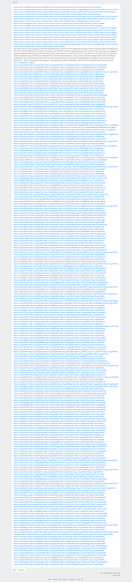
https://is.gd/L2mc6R (52, 407)
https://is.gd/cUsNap (37, 361)
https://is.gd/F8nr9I (21, 234)
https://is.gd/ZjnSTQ (21, 97)
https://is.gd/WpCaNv (37, 349)
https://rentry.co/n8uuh (22, 12)
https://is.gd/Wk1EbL (100, 194)
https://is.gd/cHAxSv (97, 97)
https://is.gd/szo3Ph (80, 416)
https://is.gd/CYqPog (36, 317)
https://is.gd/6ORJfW (21, 530)
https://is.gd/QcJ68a (52, 322)
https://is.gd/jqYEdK (98, 104)
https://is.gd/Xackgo (82, 426)
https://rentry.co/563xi (22, 39)
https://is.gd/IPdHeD (37, 546)
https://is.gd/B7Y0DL (36, 227)
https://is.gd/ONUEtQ (83, 451)
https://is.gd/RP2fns (52, 328)
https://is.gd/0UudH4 (37, 296)
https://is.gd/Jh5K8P (52, 340)
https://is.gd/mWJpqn (98, 201)
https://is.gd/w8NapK (67, 271)
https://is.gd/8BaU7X (65, 389)
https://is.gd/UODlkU (82, 310)
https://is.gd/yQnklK (53, 370)
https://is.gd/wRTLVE (94, 460)
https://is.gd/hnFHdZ (21, 250)
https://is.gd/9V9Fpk (35, 106)
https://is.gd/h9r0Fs (111, 72)
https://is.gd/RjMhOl (51, 560)
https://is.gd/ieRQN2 (96, 550)
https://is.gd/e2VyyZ (36, 451)
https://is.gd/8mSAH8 (81, 259)
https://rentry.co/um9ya (39, 44)
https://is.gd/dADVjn (83, 65)
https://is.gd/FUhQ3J (65, 79)
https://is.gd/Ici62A (80, 294)
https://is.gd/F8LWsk (97, 259)
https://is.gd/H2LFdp (21, 282)
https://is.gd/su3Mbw (52, 405)
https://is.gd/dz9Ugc (65, 324)
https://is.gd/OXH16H (83, 178)
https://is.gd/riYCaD (66, 305)
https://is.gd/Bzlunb (66, 150)
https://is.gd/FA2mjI (21, 141)
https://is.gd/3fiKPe (36, 146)
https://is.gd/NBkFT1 (80, 356)
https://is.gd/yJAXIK (100, 393)
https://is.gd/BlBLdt (96, 106)
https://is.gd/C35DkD (82, 398)
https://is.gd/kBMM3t (21, 340)
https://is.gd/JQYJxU (51, 275)
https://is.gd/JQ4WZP (81, 125)
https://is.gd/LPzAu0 (67, 382)
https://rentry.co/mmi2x (41, 23)
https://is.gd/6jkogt (95, 141)
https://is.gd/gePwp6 (98, 234)
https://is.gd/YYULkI (65, 437)
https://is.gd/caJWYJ (36, 474)
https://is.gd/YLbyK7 (52, 317)
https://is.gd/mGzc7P (68, 516)
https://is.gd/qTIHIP (21, 220)
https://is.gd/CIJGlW (67, 349)
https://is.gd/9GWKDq (98, 278)
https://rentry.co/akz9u (22, 42)
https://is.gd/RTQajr (51, 180)
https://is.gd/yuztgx (51, 507)
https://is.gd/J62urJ (96, 134)
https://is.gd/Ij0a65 (20, 266)
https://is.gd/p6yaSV (35, 76)
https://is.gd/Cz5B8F (36, 248)
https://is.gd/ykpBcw (53, 363)
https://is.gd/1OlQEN (97, 426)
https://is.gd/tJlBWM (36, 342)
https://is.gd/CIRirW (96, 356)
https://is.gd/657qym (82, 365)
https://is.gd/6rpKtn (66, 243)
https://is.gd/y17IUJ (21, 500)
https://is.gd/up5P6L (21, 502)
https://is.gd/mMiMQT (22, 201)
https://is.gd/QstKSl (51, 398)
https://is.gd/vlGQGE (21, 236)
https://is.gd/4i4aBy (36, 467)
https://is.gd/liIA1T (52, 123)
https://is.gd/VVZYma (21, 254)
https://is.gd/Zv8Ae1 (80, 266)
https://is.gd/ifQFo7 (51, 375)
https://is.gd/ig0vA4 (52, 137)
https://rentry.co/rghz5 (90, 33)
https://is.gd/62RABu (98, 102)
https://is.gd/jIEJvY (36, 305)
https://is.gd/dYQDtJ (21, 194)
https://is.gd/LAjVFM (66, 180)
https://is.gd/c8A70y (21, 229)
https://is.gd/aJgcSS (21, 396)
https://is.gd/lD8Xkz (51, 278)
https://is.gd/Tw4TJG (95, 564)
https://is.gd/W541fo (98, 359)
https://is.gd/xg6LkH (82, 449)
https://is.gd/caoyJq (65, 81)
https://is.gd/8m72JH (98, 407)
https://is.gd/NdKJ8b (50, 525)
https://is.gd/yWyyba (99, 160)
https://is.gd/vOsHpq (36, 442)
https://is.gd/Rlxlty (20, 90)
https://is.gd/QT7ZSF (68, 176)
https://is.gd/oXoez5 (83, 273)
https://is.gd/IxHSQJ (21, 557)
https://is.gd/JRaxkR (35, 416)
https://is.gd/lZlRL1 (80, 146)
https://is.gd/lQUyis (98, 518)
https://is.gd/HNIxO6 (82, 169)
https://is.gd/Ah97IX (81, 433)
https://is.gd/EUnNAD (52, 169)
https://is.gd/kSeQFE (21, 243)
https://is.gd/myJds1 (65, 167)
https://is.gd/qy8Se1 (51, 493)
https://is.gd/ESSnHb (97, 463)
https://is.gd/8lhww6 (97, 211)
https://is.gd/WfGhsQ (37, 176)
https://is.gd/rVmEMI (82, 190)
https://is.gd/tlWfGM (51, 125)
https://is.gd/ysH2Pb (81, 308)
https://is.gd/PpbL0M (37, 254)
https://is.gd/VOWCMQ (22, 164)
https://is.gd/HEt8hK (67, 178)
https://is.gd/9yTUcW (65, 259)
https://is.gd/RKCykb (66, 412)
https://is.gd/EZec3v (65, 146)
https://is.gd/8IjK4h (66, 294)
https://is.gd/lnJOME (65, 252)
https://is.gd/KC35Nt (51, 74)
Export (21, 570)
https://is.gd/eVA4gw (81, 375)
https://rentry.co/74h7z (22, 21)
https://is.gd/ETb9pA (35, 271)
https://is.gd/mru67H (21, 95)
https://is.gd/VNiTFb (51, 472)
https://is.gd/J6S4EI (50, 384)
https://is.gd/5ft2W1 (66, 206)
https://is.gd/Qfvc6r (35, 470)
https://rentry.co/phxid (55, 30)
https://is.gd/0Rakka (21, 414)
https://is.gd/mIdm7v (97, 375)
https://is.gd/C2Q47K (95, 507)
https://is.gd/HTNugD (21, 546)
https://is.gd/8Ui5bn (21, 326)
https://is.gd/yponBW (21, 160)
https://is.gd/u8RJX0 (81, 324)
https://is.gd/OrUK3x (98, 317)
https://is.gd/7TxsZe (110, 470)
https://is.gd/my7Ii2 (81, 227)
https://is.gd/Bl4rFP (99, 213)
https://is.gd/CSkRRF (64, 287)
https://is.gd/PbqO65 (83, 224)
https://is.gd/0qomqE (36, 372)
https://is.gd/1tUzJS (111, 365)
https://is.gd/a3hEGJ (36, 127)
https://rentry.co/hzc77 (38, 19)
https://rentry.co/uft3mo (39, 35)
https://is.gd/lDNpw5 (68, 347)
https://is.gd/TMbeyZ (97, 88)
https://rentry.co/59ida (57, 16)
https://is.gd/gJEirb (68, 539)
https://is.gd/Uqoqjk (36, 465)
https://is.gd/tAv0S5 (50, 245)
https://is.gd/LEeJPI (82, 72)
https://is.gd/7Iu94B (53, 199)
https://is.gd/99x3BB (96, 222)
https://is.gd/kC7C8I (81, 185)
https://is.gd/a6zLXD (21, 446)
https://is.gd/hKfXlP (67, 308)
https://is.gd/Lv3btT (109, 488)
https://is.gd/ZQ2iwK (81, 467)
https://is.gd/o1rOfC (99, 509)
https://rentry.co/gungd (39, 37)
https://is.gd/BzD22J (36, 446)
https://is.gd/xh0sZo (98, 280)
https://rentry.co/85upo (108, 35)
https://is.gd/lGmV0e (37, 132)
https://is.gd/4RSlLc (81, 352)
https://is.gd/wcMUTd (97, 527)
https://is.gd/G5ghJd (67, 261)
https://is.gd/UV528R (21, 245)
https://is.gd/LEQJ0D (50, 416)
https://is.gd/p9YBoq (65, 109)
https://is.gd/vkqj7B (82, 439)
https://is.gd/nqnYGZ (81, 423)
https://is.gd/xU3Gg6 (52, 342)
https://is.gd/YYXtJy (98, 402)
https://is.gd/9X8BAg (51, 113)
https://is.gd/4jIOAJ (80, 460)
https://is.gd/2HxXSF (51, 127)
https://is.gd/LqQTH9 (21, 359)
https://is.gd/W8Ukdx (67, 340)
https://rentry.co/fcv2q (92, 9)
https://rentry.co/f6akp (72, 30)
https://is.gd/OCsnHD (21, 137)
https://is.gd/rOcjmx (62, 130)
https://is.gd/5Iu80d (53, 458)
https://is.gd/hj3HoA (21, 69)
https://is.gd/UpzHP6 (36, 430)
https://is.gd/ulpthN (94, 488)
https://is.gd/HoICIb (83, 430)
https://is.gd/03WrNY (74, 534)
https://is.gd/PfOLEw (36, 456)
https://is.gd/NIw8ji (97, 305)
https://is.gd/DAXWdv (37, 312)
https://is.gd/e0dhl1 (21, 345)
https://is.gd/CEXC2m (52, 361)
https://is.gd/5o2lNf (37, 407)
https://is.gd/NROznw (67, 398)
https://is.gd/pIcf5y (36, 481)
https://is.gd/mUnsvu (67, 155)
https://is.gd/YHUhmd (82, 518)
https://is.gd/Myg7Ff (110, 384)
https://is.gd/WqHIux (81, 171)
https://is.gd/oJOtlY (36, 167)
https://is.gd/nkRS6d (53, 139)
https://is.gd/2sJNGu (36, 264)
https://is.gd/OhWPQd (65, 377)
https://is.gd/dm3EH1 (37, 65)
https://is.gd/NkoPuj (66, 423)
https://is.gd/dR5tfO (98, 273)
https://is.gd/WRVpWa (99, 546)
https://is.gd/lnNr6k (95, 206)
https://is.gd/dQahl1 (67, 421)
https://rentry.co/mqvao (92, 14)
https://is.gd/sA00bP (36, 171)
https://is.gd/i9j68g (36, 479)
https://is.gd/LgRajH (98, 169)
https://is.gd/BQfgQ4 (36, 520)
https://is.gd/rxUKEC (36, 308)
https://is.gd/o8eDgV (36, 365)
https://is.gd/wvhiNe (52, 463)
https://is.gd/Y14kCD (97, 412)
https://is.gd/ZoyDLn (82, 382)
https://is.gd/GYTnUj (80, 109)
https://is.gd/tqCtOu (37, 215)
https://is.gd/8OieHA (51, 298)
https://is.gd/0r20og (21, 148)
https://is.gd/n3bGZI (96, 557)
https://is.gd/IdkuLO (50, 206)
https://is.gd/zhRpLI (36, 150)
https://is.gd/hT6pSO (21, 479)
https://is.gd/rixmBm (37, 95)
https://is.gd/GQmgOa (52, 446)
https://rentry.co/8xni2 (90, 19)
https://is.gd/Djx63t (97, 342)
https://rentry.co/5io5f (74, 16)
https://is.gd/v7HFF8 (50, 141)
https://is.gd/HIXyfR (83, 342)
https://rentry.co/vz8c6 (106, 19)
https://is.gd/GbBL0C (80, 379)
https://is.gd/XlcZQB (21, 167)
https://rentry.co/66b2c (108, 37)
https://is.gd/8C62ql (81, 564)
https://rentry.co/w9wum (23, 14)
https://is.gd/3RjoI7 (36, 268)
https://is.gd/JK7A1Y (21, 271)
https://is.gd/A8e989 (96, 83)
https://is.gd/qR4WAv (85, 354)
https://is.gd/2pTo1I (36, 472)
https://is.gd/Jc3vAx (53, 349)
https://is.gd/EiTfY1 (36, 245)
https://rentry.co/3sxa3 (40, 14)
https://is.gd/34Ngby (83, 516)
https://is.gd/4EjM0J (111, 125)
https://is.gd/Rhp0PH (52, 421)
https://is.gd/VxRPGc (78, 130)
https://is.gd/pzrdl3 (67, 541)
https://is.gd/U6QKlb (81, 527)
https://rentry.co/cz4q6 (107, 42)
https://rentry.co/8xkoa (73, 44)
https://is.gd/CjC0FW (52, 486)
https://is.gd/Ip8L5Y (82, 86)
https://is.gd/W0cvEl (99, 446)
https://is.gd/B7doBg (65, 245)
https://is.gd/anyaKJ (50, 301)
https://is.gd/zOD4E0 (98, 100)
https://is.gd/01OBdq (83, 261)
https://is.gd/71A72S (21, 79)
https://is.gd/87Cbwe (21, 273)
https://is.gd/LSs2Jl (66, 564)
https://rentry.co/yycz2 (74, 28)
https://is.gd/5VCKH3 (21, 335)
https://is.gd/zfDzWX (51, 204)
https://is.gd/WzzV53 (67, 220)
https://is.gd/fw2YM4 (82, 539)
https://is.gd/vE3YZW (96, 416)
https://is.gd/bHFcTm (52, 430)
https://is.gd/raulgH (81, 90)
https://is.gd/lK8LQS (83, 285)
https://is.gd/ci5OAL (97, 296)
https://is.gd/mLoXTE (68, 282)
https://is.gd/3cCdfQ (66, 185)
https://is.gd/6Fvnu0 (96, 435)
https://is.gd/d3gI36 (52, 483)
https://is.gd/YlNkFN (81, 328)
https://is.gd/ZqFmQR (36, 143)
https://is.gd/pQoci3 (21, 143)
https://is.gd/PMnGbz (82, 305)
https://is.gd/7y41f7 (52, 497)
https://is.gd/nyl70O (83, 497)
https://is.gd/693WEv (67, 530)
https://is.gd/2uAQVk (67, 204)
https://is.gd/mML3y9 (69, 391)
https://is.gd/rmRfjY (81, 389)
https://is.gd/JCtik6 (49, 470)
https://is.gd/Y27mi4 (67, 465)
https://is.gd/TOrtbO (21, 296)
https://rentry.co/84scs (107, 39)
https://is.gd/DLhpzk (66, 275)
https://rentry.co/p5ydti (56, 46)
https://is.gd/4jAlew (36, 333)
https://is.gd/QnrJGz (82, 275)
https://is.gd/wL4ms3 (37, 116)
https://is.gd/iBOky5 (83, 248)
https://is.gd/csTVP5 (52, 513)
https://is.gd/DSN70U (21, 319)
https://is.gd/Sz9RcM (81, 111)
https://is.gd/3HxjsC (67, 134)
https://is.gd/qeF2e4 (97, 331)
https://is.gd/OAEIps (110, 460)
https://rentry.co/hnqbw (22, 9)
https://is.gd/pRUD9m (99, 65)
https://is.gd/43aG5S (35, 537)
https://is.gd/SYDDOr (36, 74)
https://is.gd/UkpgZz (65, 229)
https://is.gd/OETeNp (21, 248)
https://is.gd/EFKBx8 (66, 100)
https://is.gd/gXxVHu (67, 342)
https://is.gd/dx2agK (21, 333)
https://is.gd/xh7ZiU (68, 116)
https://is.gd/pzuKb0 (47, 130)
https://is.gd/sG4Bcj (37, 83)
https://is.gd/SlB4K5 (66, 550)
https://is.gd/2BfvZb (50, 433)
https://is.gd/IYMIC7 (36, 543)
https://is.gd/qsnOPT (51, 465)
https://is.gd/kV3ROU (98, 543)
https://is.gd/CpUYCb (99, 178)
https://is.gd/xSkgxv (66, 123)
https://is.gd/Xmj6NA (82, 257)
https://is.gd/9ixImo (50, 460)
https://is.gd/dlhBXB (51, 185)
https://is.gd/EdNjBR (95, 379)
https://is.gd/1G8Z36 (96, 495)
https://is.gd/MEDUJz (21, 303)
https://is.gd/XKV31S (21, 550)
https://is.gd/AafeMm (81, 148)
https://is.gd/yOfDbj (52, 134)
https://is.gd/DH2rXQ (21, 409)
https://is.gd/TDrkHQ (97, 111)
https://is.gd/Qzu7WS (82, 504)
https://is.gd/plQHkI (50, 146)
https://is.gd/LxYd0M (80, 81)
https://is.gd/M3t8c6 (53, 201)
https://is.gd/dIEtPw (81, 93)
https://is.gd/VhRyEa (37, 137)
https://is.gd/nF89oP (21, 365)
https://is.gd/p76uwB (98, 238)
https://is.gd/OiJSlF (96, 386)
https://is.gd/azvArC (21, 275)
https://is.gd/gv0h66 (21, 421)
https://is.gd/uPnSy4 (81, 481)
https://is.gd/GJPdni (99, 409)
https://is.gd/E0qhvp (81, 345)
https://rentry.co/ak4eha (40, 7)
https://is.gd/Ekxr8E (52, 72)
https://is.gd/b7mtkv (21, 439)
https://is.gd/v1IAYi (20, 476)
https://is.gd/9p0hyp (53, 250)
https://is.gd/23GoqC (21, 467)
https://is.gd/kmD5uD (53, 391)
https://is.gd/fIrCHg (67, 137)
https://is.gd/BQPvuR (96, 174)
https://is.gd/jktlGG (52, 100)
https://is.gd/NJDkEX (67, 72)
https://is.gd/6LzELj (98, 398)
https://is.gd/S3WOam (22, 363)
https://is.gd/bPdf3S (98, 553)
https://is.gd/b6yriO (36, 426)
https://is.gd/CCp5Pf (82, 396)
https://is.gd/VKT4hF (94, 146)
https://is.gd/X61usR (98, 382)
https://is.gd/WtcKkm (37, 518)
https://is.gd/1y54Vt (51, 550)
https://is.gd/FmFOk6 (96, 476)
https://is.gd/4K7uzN (98, 271)
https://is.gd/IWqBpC (98, 285)
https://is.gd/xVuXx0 (97, 449)
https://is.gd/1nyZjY (82, 319)
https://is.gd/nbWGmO (67, 479)
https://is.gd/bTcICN (96, 333)
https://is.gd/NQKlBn (82, 520)
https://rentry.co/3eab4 (75, 7)
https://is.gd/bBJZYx (110, 146)
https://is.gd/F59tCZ (21, 460)
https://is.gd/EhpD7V (21, 384)
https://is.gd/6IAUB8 (96, 137)
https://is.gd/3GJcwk (98, 113)
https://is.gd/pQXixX (36, 241)
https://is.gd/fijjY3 (35, 377)
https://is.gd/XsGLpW (96, 109)
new (49, 579)
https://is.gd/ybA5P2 (50, 479)
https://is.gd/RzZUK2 (35, 368)
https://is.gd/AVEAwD (21, 405)
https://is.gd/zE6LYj (99, 176)
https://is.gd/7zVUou (37, 319)
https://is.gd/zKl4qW (21, 162)
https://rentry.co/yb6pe (39, 21)
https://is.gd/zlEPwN (52, 541)
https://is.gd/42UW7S (80, 106)
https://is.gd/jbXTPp (21, 118)
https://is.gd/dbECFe (21, 261)
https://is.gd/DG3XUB (98, 215)
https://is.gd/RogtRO (83, 555)
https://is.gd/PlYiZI (52, 222)
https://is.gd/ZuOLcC (38, 164)
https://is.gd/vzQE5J (21, 217)
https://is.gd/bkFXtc (51, 227)
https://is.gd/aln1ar (50, 488)
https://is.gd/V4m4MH (36, 134)
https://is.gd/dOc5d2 (21, 382)
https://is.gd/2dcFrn (36, 423)
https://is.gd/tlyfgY (51, 389)
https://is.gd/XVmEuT (36, 412)
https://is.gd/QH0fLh (52, 338)
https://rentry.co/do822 (39, 42)
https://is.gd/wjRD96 (21, 208)
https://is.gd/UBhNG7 (66, 97)
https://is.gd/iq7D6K (21, 560)
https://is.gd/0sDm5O (37, 555)
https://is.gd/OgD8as (81, 123)
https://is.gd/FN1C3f (21, 525)
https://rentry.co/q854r (39, 12)
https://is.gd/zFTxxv (82, 400)
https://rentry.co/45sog (22, 37)
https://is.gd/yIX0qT (36, 69)
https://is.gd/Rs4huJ (35, 153)
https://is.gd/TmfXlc (21, 109)
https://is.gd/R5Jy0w (51, 412)
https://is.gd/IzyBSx (50, 287)
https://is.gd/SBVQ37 (50, 511)
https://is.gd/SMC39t (21, 187)
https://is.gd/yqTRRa (67, 132)
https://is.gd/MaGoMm (22, 523)
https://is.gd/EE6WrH (36, 439)
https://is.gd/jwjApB (51, 502)
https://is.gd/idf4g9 (82, 435)
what (55, 579)
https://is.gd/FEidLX (21, 470)
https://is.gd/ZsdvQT (80, 384)
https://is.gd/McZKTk (81, 368)
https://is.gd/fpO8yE (96, 326)
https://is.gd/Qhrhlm (21, 541)
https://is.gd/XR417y (96, 453)
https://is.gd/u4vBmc (21, 192)
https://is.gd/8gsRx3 (50, 76)
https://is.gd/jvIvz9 (51, 335)
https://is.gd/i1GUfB (82, 215)
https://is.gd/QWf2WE (36, 338)
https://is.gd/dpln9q (66, 211)
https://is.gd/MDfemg (22, 391)
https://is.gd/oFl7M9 (65, 356)
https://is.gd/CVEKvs (36, 382)
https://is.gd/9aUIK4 (95, 532)
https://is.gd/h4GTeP (81, 88)
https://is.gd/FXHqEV (51, 481)
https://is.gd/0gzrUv (36, 231)
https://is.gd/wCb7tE (35, 190)
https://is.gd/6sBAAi (96, 483)
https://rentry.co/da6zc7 (90, 30)
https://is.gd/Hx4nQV (99, 224)
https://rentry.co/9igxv (55, 19)
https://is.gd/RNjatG (21, 527)
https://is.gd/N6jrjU (21, 310)
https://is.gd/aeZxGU (21, 72)
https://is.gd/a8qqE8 (52, 282)
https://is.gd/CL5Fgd (81, 412)
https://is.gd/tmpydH (21, 509)
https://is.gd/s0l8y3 (52, 414)
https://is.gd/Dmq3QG (37, 273)
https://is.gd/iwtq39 (95, 167)
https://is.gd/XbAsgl (66, 557)
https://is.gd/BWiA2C (96, 208)
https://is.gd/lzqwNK (36, 539)
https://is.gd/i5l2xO (66, 467)
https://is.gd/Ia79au (96, 252)
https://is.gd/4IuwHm (66, 104)
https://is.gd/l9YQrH (89, 534)
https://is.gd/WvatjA (37, 340)
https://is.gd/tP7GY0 (21, 86)
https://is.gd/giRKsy (66, 303)
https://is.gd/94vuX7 (21, 430)
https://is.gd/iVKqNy (83, 220)
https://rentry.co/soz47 (91, 35)
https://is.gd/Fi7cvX (66, 171)
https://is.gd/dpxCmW (102, 363)
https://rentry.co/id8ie (90, 12)
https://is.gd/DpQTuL (21, 562)
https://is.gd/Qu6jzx (67, 426)
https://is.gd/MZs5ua (97, 153)
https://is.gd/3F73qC (21, 139)
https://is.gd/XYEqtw (97, 183)
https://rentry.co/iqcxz (107, 30)
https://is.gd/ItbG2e (21, 63)
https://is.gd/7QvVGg (81, 326)
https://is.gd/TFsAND (38, 370)
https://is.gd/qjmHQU (96, 241)
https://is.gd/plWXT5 (21, 493)
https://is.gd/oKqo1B (21, 516)
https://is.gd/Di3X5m (36, 261)
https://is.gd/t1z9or (50, 266)
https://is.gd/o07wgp (52, 86)
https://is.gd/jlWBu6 (97, 405)
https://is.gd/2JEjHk (52, 157)
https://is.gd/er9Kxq (81, 241)
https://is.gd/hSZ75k (35, 211)
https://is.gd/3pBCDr (96, 192)
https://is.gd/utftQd (21, 294)
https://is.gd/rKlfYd (97, 365)
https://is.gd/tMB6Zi (21, 88)
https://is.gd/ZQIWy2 (21, 400)
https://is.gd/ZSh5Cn (66, 511)
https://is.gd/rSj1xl (35, 525)
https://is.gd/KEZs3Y (21, 539)
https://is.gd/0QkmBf (96, 537)
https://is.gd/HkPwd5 (36, 328)
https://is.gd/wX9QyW (96, 74)
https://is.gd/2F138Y (35, 532)
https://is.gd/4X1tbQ (51, 530)
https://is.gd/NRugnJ (21, 483)
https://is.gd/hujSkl (111, 157)
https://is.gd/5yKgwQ (99, 444)
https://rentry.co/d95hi (38, 39)
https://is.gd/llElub (81, 483)
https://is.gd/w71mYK (69, 409)
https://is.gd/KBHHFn (36, 414)
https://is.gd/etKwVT (82, 349)
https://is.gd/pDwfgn (99, 361)
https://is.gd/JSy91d (21, 488)
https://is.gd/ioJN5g (65, 76)
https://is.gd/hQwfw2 (36, 220)
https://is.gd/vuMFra (110, 287)
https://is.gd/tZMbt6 (21, 377)
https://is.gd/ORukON (81, 442)
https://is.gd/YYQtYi (82, 164)
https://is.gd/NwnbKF (53, 176)
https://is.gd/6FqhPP (82, 465)
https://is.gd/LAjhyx (84, 409)
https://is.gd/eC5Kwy (52, 439)
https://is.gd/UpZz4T (110, 141)
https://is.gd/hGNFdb (21, 199)
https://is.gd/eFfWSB (35, 379)
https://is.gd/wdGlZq (37, 120)
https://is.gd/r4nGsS (66, 227)
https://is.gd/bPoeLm (83, 120)
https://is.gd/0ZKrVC (35, 476)
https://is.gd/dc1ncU (52, 365)
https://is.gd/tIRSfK (65, 507)
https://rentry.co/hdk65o (92, 44)
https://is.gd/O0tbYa (97, 560)
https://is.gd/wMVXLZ (95, 472)
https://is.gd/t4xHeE (97, 69)
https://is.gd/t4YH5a (68, 546)
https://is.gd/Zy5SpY (98, 430)
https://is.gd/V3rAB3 (66, 352)
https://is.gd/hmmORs (36, 234)
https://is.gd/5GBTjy (94, 294)
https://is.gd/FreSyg (35, 488)
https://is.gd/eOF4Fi (81, 74)
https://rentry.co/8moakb (23, 23)
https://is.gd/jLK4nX (35, 252)
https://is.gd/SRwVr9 (51, 456)
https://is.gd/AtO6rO (82, 118)
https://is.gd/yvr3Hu (21, 449)
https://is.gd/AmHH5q (22, 553)
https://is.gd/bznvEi (96, 155)
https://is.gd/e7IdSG (80, 437)
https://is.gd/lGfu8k (36, 178)
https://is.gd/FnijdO (21, 520)
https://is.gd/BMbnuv (51, 305)
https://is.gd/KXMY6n (36, 278)
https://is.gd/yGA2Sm (67, 419)
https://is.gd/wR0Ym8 (51, 504)
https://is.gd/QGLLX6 (36, 86)
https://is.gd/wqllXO (97, 414)
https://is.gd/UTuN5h (67, 248)
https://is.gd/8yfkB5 (66, 527)
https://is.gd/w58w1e (81, 252)
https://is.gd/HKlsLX (95, 266)
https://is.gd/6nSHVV (96, 467)
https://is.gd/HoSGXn (81, 245)
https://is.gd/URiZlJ (97, 248)
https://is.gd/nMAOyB (52, 231)
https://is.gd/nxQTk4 (52, 296)
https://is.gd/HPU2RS (66, 335)
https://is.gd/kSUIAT (67, 463)
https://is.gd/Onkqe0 (52, 386)
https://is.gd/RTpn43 (82, 139)
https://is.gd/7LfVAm (53, 273)
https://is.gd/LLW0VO (66, 345)
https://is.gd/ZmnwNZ (37, 282)
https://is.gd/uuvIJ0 (68, 187)
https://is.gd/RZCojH (52, 291)
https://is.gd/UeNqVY (83, 446)
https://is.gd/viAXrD (21, 416)
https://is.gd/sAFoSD (66, 90)
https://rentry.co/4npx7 (92, 7)
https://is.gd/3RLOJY (51, 423)
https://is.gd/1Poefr (36, 208)
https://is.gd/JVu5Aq (52, 372)
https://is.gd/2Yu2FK (97, 275)
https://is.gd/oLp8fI (81, 303)
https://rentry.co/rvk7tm (40, 9)
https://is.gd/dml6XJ (82, 486)
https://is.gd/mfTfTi (95, 352)
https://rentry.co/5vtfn (92, 37)
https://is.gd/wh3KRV (38, 553)
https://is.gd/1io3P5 (67, 486)
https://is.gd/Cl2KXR (97, 474)
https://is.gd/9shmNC (53, 116)
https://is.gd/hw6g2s (50, 90)
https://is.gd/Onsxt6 (66, 481)
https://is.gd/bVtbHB (36, 81)
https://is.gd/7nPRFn (83, 553)
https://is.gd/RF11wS (52, 143)
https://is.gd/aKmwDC (99, 504)
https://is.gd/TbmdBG (81, 502)
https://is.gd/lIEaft (20, 504)
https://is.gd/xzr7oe (81, 197)
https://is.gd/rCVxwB (52, 95)
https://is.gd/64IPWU (36, 72)
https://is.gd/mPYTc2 (50, 104)
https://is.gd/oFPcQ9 (50, 315)
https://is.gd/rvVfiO (98, 118)
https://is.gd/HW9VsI (95, 470)
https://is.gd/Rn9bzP (51, 285)
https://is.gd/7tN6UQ (98, 428)
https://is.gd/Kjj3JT (82, 155)
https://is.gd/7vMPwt (53, 213)
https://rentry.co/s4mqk (93, 26)
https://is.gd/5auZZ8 (80, 301)
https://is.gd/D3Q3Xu (36, 497)
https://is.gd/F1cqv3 (97, 199)
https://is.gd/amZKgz (37, 516)
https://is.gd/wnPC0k (97, 520)
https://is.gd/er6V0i (36, 111)
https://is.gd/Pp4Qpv (51, 69)
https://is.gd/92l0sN (83, 217)
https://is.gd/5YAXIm (52, 160)
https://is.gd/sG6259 (50, 190)
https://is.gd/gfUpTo (81, 298)
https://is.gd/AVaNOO (82, 338)
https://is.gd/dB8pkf (21, 111)
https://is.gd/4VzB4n (82, 463)
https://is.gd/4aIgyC (68, 213)
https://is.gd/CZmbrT (21, 486)
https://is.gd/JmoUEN (98, 340)
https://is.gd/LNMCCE (82, 150)
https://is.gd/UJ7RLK (82, 541)
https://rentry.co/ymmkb (59, 23)
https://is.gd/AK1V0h (96, 227)
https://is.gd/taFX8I (52, 65)
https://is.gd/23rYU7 (69, 523)
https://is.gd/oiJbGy (51, 79)
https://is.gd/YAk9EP (37, 289)
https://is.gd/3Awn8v (96, 90)
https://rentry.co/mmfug (41, 26)
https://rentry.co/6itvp (22, 35)
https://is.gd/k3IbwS (51, 400)
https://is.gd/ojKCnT (51, 449)
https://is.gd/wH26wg (66, 190)
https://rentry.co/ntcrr (91, 28)
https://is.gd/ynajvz (21, 76)
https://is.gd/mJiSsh (67, 435)
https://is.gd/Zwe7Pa (21, 308)
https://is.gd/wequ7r (51, 224)
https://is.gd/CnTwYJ (50, 451)
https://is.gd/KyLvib (35, 460)
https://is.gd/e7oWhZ (82, 493)
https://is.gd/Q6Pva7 (68, 370)
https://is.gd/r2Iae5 (21, 315)
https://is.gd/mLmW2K (98, 245)
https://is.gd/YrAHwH (21, 125)
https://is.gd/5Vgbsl (37, 513)
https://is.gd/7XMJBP (66, 162)
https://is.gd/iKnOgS (35, 257)
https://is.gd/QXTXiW (97, 541)
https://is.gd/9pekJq (36, 502)
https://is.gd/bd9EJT (21, 338)
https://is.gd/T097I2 (65, 525)
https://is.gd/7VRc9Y (66, 500)
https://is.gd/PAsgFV (52, 289)
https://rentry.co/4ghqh (74, 21)
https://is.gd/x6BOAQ (100, 282)
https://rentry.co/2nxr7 (56, 33)
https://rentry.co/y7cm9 (57, 21)
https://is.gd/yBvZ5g (51, 174)
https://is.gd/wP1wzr (36, 560)
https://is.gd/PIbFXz (38, 523)
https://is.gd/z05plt (111, 252)
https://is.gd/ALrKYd (109, 294)
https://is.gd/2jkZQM (50, 345)
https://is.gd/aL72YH (82, 331)
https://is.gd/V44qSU (66, 474)
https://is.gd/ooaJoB (110, 106)
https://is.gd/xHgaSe (65, 148)
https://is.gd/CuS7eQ (66, 197)
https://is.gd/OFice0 (81, 243)
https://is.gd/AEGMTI (52, 220)
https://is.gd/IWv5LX (21, 442)
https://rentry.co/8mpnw (78, 23)
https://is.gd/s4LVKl (36, 433)
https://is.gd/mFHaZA (84, 282)
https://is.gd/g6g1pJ (51, 326)
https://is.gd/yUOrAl (67, 483)
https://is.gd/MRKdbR (84, 67)
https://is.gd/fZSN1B (82, 132)
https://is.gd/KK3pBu (51, 333)
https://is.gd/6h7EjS (67, 238)
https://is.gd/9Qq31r (97, 310)
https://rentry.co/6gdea (72, 19)
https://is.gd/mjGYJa (65, 106)
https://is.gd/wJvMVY (81, 211)
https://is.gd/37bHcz (21, 472)
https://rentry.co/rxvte (38, 30)
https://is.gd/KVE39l (36, 229)
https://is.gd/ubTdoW (52, 354)
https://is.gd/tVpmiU (51, 467)
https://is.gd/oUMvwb (68, 285)
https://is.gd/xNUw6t (37, 354)
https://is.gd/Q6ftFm (67, 407)
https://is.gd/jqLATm (37, 391)
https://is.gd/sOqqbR (21, 285)
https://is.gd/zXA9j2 (51, 368)
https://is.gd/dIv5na (81, 180)
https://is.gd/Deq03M (97, 76)
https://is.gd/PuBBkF (21, 264)
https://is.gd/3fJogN (51, 303)
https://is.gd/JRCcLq (50, 167)
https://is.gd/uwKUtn (97, 400)
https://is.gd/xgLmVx (84, 95)
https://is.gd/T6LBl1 (52, 132)
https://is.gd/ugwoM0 (37, 199)
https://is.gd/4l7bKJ (21, 507)
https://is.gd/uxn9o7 (36, 389)
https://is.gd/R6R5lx (81, 315)
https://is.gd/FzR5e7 (21, 185)
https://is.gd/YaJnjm (95, 303)
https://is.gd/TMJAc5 (37, 347)
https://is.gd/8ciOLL (21, 174)
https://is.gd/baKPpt (81, 511)
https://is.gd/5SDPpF (99, 548)
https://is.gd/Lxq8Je (53, 331)
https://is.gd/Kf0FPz (66, 192)
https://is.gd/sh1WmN (69, 194)
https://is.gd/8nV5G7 (68, 555)
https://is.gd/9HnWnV (37, 393)
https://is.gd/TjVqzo (21, 224)
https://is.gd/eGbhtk (52, 359)
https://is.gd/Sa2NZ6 (50, 153)
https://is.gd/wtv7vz (21, 241)
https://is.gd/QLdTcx (95, 301)
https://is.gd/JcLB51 (21, 368)
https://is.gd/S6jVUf (67, 456)
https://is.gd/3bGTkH (21, 317)
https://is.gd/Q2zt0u (51, 308)
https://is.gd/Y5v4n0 (82, 340)
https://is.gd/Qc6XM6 (79, 470)
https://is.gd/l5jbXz (66, 125)
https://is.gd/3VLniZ (82, 204)
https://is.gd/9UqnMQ (37, 250)
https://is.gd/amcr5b (67, 183)
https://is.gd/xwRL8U (97, 162)
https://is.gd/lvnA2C (21, 211)
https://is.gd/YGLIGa (80, 141)
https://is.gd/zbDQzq (98, 465)
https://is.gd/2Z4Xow (51, 236)
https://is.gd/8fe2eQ (96, 368)
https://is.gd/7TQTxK (21, 312)
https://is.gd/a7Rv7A (110, 303)
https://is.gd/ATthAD (110, 532)
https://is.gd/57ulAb (67, 118)
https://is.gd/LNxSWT (36, 93)
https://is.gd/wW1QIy (81, 278)
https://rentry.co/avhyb (109, 44)
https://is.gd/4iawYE (97, 493)
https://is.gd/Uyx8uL (67, 120)
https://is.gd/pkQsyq (51, 192)
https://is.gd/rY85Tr (21, 134)
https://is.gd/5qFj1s (95, 525)
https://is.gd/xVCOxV (96, 171)
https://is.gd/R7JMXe (52, 516)
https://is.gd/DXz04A (36, 118)
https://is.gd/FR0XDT (110, 352)
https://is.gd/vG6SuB (83, 419)
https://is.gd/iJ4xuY (96, 148)
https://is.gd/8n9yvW (37, 359)
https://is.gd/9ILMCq (83, 458)
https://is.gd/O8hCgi (21, 435)
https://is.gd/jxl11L (20, 106)
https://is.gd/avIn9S (37, 125)
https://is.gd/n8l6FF (50, 537)
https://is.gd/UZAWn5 (67, 333)
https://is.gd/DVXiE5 (81, 264)
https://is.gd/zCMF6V (82, 271)
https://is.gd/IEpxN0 (50, 252)
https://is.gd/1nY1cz (83, 143)
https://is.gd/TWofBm (105, 534)
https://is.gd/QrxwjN (68, 402)
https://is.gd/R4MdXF (82, 104)
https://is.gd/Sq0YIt (95, 287)
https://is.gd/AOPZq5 (67, 513)
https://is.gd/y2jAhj (83, 199)
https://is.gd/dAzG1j (66, 278)
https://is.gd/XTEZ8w (36, 155)
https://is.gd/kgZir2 (21, 104)
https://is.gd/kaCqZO (21, 474)
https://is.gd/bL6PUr (21, 465)
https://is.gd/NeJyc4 (36, 88)
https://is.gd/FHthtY (50, 148)
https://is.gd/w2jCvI (83, 405)
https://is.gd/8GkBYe (80, 557)
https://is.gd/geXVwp (35, 504)
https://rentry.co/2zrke (58, 26)
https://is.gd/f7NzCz (52, 419)
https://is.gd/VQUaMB (51, 453)
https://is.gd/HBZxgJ (36, 356)
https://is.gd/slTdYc (83, 428)
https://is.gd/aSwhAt (68, 428)
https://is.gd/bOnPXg (68, 322)
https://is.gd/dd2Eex (95, 384)
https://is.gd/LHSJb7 (51, 527)
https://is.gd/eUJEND (36, 398)
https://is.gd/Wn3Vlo (98, 291)
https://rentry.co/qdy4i (57, 44)
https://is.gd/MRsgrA (52, 67)
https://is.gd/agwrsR (83, 490)
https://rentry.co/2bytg (22, 46)
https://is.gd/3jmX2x (52, 155)
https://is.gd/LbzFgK (36, 102)
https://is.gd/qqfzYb (66, 298)
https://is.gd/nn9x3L (95, 437)
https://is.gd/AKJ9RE (68, 490)
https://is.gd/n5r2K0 (21, 372)
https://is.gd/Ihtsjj (52, 164)
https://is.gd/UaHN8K (52, 217)
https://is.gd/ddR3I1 (67, 236)
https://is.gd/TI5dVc (97, 217)
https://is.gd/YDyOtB (81, 453)
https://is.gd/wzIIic (36, 384)
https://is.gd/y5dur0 (82, 530)
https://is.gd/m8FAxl (65, 208)
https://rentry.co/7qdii (22, 19)
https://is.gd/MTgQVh (65, 266)
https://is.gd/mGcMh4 (37, 322)
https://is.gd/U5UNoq (98, 486)
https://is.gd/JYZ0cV (21, 278)
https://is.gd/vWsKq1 (37, 238)
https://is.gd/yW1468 (68, 548)
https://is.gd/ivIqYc (20, 287)
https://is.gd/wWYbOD (67, 451)
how (59, 579)
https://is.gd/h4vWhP (21, 116)
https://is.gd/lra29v (66, 326)
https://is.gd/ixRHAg (83, 359)
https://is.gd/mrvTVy (51, 93)
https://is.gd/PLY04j (111, 264)
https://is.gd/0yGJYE (21, 257)
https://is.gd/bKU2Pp (101, 354)
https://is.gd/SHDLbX (67, 396)
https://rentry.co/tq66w (108, 33)
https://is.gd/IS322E (51, 437)
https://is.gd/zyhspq (51, 396)
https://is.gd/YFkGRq (82, 157)
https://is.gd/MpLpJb (99, 95)
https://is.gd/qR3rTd (81, 192)
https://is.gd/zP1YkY (83, 407)
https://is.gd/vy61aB (80, 167)
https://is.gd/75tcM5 (35, 197)
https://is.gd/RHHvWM (99, 513)
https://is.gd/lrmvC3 (79, 488)
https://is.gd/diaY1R (82, 236)
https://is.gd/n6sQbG (21, 349)
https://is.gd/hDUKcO (37, 187)
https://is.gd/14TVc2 (35, 104)
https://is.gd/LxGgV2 (99, 458)
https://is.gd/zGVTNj (21, 497)
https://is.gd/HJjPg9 (68, 139)
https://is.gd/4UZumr (98, 187)
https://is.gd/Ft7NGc (97, 335)
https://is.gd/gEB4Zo (99, 451)
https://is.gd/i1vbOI (36, 148)
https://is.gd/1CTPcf (36, 79)
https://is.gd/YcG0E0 (97, 530)
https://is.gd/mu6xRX (97, 433)
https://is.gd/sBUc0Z (36, 530)
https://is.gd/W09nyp (67, 291)
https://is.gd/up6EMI (99, 562)
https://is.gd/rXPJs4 (83, 370)
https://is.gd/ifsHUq (93, 130)
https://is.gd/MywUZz (21, 183)
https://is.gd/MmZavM (22, 370)
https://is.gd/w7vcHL (51, 241)
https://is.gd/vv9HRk (35, 301)
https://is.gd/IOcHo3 (21, 548)
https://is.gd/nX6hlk (96, 264)
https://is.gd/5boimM (52, 548)
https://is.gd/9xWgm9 (83, 372)
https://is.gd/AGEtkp (21, 81)
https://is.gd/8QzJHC (36, 204)
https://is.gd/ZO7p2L (66, 504)
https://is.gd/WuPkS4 (96, 315)
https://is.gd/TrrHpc (99, 523)
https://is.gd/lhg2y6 (67, 234)
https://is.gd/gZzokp (82, 69)
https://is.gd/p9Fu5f (99, 116)
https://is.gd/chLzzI (36, 162)
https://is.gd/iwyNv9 (65, 416)
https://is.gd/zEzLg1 (110, 386)
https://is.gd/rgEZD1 (82, 187)
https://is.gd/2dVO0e (35, 90)
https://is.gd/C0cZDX (82, 513)
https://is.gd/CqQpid (21, 169)
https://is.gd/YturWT (98, 261)
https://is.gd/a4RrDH (52, 280)
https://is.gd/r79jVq (111, 326)
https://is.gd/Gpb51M (36, 291)
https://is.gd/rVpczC (21, 511)
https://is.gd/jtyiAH (53, 518)
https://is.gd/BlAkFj (99, 312)
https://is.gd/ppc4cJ (21, 298)
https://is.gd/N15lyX (50, 532)
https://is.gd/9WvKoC (21, 342)
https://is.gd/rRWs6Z (66, 520)
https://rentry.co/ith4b (57, 14)
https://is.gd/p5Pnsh (51, 474)
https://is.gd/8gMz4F (21, 386)
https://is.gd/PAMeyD (36, 275)
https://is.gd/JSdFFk (66, 93)
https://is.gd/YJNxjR (111, 377)
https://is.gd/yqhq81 (83, 402)
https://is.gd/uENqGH (97, 86)
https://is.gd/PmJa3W (51, 257)
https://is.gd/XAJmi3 (97, 500)
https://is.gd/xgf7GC (65, 141)
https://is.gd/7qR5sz (96, 93)
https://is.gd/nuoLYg (96, 389)
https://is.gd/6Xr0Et (21, 301)
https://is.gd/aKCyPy (21, 423)
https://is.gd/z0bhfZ (21, 398)
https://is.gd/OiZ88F (98, 338)
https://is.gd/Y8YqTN (67, 446)
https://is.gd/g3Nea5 (36, 463)
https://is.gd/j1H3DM (52, 409)
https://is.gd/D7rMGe (21, 458)
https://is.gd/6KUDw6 (21, 513)
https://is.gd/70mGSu (21, 123)
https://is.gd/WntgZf (83, 548)
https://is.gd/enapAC (65, 537)
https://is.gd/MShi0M (68, 289)
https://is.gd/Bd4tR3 (84, 160)
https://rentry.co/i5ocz (22, 30)
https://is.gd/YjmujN (36, 303)
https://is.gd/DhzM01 (52, 347)
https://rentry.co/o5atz (92, 21)
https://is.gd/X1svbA (82, 474)
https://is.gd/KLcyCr (81, 476)
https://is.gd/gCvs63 (36, 285)
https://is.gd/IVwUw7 (21, 555)
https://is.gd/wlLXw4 (97, 257)
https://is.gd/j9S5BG (99, 67)
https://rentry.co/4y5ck (109, 16)
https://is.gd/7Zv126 (82, 421)
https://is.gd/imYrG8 (37, 363)
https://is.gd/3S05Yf (98, 372)
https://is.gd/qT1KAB (36, 419)
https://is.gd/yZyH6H (67, 444)
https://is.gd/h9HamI (52, 546)
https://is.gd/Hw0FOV (67, 113)
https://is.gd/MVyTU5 (80, 525)
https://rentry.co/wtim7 (73, 33)
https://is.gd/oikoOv (81, 222)
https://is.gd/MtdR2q (36, 217)
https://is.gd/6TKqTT (110, 134)
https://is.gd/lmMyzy (68, 67)
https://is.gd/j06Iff (66, 231)
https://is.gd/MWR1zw (52, 118)
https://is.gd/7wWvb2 (98, 139)
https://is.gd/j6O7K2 (52, 509)
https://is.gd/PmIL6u (95, 81)
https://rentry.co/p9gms (90, 39)
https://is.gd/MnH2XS (52, 194)
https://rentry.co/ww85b (22, 26)
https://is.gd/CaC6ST (51, 150)
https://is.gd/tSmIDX (50, 379)
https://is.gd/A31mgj (67, 215)
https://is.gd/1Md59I (67, 400)
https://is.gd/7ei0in (65, 379)
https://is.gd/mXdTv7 (37, 409)
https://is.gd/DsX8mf (82, 113)
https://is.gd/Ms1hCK (97, 123)
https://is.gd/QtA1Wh (36, 194)
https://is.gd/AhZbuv (21, 176)
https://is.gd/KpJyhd (66, 310)
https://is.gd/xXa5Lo (96, 243)
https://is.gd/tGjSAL (82, 254)
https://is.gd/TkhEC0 (66, 375)
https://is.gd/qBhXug (21, 280)
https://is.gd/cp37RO (66, 88)
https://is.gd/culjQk (110, 206)
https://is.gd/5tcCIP (66, 174)
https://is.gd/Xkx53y (66, 315)
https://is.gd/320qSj (59, 534)
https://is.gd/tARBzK (36, 113)
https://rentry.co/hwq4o (22, 28)
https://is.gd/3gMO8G (67, 268)
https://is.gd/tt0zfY (50, 229)
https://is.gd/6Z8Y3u (21, 356)
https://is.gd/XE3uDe (36, 280)
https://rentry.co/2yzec (22, 33)
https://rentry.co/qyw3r (108, 28)
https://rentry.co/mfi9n (39, 46)
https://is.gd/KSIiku (36, 453)
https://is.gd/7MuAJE (52, 234)
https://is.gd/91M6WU (38, 458)
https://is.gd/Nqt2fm (21, 227)
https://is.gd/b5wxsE (36, 169)
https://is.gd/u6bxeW (68, 359)
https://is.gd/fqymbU (97, 164)
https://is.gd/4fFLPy (29, 534)
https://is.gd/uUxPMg (52, 261)
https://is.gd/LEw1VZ (82, 317)
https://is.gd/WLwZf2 (52, 187)
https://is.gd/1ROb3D (21, 347)
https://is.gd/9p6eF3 (21, 322)
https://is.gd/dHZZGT (98, 268)
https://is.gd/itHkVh (66, 442)
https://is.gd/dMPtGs (37, 541)
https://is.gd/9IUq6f (36, 495)
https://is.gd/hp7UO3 (21, 215)
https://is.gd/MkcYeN (67, 83)
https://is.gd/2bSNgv (65, 368)
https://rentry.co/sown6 (22, 16)
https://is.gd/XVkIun (36, 335)
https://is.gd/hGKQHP (67, 497)
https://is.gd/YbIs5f (21, 259)
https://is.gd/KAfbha (36, 236)
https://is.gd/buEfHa (21, 171)
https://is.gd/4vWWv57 (52, 539)
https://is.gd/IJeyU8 (96, 125)
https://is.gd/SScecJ (21, 379)
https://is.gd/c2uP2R (81, 162)
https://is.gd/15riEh (35, 141)
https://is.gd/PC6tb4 (68, 458)
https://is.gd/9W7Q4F (36, 224)
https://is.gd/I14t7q (67, 169)
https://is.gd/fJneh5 (98, 322)
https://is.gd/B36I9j (21, 532)
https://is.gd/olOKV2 (36, 375)
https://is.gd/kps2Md (52, 382)
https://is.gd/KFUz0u (21, 157)
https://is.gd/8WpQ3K (21, 518)
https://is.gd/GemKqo (97, 328)
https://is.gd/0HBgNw (21, 402)
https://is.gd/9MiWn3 (50, 476)
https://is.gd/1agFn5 (97, 150)
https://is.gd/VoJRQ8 (21, 231)
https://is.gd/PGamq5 (21, 331)
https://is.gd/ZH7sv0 (50, 106)
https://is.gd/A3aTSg (84, 361)
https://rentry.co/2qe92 (74, 37)
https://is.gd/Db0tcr (96, 377)
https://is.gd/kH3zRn (83, 509)
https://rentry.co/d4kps (57, 37)
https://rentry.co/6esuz (90, 42)
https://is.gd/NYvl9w (66, 495)
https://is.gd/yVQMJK (67, 157)
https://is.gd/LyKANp (97, 481)
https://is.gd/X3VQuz (50, 324)
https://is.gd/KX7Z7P (21, 146)
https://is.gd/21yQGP (96, 229)
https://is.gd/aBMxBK (36, 67)
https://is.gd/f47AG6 (67, 257)
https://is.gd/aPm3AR (98, 421)
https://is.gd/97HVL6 (21, 127)
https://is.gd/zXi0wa (49, 377)
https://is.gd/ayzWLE (84, 523)
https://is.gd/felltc (97, 157)
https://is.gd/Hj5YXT (50, 197)
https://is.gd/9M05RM (82, 231)
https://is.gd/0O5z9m (51, 111)
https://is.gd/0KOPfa (36, 386)
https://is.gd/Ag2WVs (108, 130)
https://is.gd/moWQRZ (22, 490)
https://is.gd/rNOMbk (82, 100)
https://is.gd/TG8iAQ (21, 65)
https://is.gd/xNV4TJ (80, 532)
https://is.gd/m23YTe (65, 532)
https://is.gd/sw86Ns (83, 312)
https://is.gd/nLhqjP (82, 456)
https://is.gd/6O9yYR (110, 167)
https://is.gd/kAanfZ (67, 560)
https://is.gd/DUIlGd (37, 100)
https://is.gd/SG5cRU (52, 312)
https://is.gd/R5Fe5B (21, 456)
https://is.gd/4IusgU (68, 405)
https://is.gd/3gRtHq (51, 211)
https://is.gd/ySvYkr (96, 185)
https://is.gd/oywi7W (21, 155)
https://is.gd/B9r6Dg (36, 421)
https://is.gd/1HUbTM (69, 393)
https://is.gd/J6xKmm (21, 419)
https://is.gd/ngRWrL (37, 123)
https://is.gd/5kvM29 (21, 102)
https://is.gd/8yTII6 (66, 453)
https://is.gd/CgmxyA (35, 352)
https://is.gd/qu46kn (83, 268)
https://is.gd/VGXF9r (65, 460)
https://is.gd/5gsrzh (50, 259)
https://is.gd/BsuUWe (21, 305)
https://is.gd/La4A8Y (110, 525)
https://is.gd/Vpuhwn (68, 430)
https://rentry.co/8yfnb (72, 39)
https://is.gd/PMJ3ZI (21, 113)
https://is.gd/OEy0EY (82, 102)
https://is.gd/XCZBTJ (99, 555)
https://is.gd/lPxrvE (82, 333)
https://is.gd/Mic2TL (66, 111)
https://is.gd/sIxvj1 (82, 386)
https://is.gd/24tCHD (68, 312)
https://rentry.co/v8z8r (74, 12)
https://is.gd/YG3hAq (52, 248)
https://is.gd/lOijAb (51, 356)
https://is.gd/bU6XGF (43, 534)
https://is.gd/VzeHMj (37, 402)
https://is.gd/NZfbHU (51, 310)
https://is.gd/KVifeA (36, 206)
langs (65, 579)
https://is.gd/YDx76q (97, 236)
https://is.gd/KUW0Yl (21, 150)
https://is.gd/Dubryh (36, 493)
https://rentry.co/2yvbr (55, 39)
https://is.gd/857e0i (81, 206)
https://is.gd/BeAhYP (96, 324)
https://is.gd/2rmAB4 (53, 402)
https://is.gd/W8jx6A (50, 88)
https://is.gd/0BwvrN (83, 479)
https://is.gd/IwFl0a (53, 490)
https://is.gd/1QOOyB (81, 76)
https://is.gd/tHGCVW (21, 428)
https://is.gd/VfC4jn (52, 83)
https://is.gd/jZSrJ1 (51, 81)
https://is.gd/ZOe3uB (68, 361)
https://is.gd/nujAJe (67, 365)
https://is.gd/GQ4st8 (52, 183)
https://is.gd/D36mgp (82, 543)
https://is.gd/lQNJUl (21, 74)
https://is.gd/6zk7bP (21, 328)
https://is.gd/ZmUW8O (98, 502)
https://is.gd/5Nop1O (99, 120)
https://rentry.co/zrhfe (58, 9)
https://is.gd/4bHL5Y (36, 550)
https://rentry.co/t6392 (22, 44)
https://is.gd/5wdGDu (68, 160)
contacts (71, 579)
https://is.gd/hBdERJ (35, 109)
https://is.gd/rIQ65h (51, 352)
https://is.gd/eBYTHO (36, 298)
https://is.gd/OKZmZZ (21, 213)
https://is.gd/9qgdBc (83, 116)
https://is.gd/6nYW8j (21, 375)
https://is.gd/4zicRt (67, 518)
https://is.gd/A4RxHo (67, 217)
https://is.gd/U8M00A (21, 100)
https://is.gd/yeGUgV (82, 97)
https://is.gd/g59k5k (82, 238)
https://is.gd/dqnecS (51, 564)
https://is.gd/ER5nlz (52, 444)
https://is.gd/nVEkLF (110, 483)
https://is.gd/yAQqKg (21, 178)
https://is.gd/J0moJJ (66, 74)
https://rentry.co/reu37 (75, 26)
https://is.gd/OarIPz (21, 451)
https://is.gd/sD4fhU (51, 495)
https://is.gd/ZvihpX (97, 396)
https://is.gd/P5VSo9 (21, 389)
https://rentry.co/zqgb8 (75, 9)
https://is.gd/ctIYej (67, 201)
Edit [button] (14, 570)
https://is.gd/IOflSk (21, 352)
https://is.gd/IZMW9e (36, 548)
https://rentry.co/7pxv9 (109, 9)
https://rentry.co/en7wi (73, 42)
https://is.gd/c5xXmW (52, 178)
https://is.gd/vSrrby (66, 241)
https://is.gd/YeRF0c (51, 171)
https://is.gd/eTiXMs (83, 322)
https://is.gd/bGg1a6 (37, 213)
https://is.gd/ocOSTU (37, 486)
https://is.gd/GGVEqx (99, 347)
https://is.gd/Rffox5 (51, 97)
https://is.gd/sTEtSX (21, 93)
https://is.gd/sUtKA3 (67, 254)
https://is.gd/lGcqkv (35, 557)
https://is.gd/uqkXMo (36, 396)
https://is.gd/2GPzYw (67, 449)
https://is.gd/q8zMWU (68, 562)
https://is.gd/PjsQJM (51, 294)
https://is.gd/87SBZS (36, 326)
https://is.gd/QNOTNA (69, 354)
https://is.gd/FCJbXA (36, 243)
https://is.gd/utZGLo (82, 234)
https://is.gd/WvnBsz (68, 250)
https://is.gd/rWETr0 (67, 296)
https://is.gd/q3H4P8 (98, 370)
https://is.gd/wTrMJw (35, 507)
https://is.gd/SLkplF (68, 273)
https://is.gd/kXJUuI (97, 442)
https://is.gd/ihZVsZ (96, 72)
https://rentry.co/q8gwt (96, 23)
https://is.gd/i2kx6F (35, 345)
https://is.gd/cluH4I (97, 190)
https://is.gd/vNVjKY (82, 291)
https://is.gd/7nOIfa (82, 134)
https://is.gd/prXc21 (53, 238)
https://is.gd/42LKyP (36, 562)
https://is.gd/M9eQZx (69, 363)
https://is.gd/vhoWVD (53, 523)
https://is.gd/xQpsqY (84, 393)
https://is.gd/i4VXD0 (52, 435)
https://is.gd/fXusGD (80, 79)
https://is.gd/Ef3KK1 (82, 560)
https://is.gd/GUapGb (37, 222)
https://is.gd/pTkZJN (35, 259)
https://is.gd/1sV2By (36, 97)
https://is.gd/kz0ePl (21, 412)
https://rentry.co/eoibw (57, 35)
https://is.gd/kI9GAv (52, 254)
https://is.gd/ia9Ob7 (64, 470)
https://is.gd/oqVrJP (21, 291)
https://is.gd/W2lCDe (97, 345)
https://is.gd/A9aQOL (68, 143)
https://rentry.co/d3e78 (22, 7)
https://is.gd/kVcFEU (67, 280)
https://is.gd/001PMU (66, 433)
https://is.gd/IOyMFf (51, 271)
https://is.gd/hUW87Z (21, 120)
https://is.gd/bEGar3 (35, 315)
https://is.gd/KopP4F (83, 562)
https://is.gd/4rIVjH (83, 296)
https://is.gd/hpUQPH (37, 435)
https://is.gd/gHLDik (65, 502)
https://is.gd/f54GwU (51, 426)
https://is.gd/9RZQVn (97, 349)
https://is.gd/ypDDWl (99, 289)
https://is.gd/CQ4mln (21, 543)
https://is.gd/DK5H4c (66, 69)
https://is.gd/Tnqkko (82, 414)
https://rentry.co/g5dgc (40, 28)
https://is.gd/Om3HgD (37, 139)
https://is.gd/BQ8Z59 (37, 428)
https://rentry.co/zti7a (56, 42)
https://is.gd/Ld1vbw (81, 550)
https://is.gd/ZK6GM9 (37, 157)
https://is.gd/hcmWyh (21, 238)
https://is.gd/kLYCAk (81, 174)
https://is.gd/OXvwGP (21, 83)
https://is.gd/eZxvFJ (67, 338)
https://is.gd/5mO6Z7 (68, 509)
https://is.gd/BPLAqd (80, 208)
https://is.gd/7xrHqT (96, 511)
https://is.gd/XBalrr (98, 143)
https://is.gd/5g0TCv (21, 206)
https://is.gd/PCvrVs (81, 495)
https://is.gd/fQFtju (51, 264)
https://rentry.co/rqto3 (57, 12)
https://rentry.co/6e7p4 (57, 7)
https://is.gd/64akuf (67, 319)
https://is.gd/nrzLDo (21, 433)
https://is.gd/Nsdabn (83, 280)
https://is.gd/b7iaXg (98, 391)
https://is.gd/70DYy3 (36, 437)
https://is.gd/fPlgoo (21, 252)
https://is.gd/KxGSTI (83, 546)
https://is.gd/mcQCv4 (36, 174)
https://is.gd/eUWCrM (68, 95)
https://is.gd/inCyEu (66, 472)
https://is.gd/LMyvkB (99, 250)
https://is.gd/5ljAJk (36, 324)
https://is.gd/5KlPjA (50, 109)
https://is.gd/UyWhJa (98, 479)
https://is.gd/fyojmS (67, 86)
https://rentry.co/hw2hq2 (91, 16)
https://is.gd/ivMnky (66, 493)
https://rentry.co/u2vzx (57, 28)
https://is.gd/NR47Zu (67, 164)
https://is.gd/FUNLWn (82, 500)
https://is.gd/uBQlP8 (21, 393)
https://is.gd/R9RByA (64, 384)
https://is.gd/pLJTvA (36, 192)
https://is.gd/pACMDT (68, 224)
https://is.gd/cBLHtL (52, 120)
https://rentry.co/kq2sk (39, 16)
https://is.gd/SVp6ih (37, 405)
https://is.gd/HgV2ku (21, 354)
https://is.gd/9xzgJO (98, 220)
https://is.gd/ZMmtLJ (66, 264)
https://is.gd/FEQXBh (36, 449)
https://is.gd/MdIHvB (81, 377)
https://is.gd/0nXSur (80, 507)
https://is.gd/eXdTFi (21, 197)
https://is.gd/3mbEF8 (21, 222)
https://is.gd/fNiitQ (64, 488)
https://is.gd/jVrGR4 (21, 437)
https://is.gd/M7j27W (21, 180)
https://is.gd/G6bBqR (97, 204)
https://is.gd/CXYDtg (36, 185)
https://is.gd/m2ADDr (83, 444)
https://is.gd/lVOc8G (36, 400)
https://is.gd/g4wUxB (38, 490)
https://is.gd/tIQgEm (67, 372)
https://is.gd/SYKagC (21, 67)
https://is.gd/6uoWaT (21, 481)
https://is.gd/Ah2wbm (22, 289)
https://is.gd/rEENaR (97, 132)
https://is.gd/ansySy (35, 500)
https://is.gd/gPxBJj (51, 442)
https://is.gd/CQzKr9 (35, 287)
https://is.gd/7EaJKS (35, 266)
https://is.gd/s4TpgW (21, 444)
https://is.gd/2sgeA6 (68, 199)
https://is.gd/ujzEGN (98, 490)
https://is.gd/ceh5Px (67, 331)
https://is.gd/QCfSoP (37, 160)
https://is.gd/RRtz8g (21, 204)
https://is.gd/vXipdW (66, 543)
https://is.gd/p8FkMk (99, 516)
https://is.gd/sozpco (51, 520)
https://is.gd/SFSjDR (52, 215)
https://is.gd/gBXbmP (97, 308)
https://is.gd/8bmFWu (22, 407)
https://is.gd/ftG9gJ (68, 553)
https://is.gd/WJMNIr (82, 201)
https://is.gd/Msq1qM (84, 213)
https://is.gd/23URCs (97, 231)
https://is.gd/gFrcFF (51, 543)
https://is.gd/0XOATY (80, 287)
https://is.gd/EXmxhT (21, 463)
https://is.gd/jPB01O (35, 294)
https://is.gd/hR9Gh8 (21, 426)
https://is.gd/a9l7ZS (52, 319)
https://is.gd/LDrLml (96, 79)
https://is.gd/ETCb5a (37, 201)
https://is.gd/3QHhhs (96, 180)
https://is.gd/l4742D (21, 564)
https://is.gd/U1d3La (53, 553)
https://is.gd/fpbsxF (67, 439)
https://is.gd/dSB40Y (51, 562)
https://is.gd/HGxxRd (53, 428)
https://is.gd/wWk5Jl (65, 301)
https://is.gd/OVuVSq (81, 335)
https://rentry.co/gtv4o (74, 14)
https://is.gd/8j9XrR (36, 511)
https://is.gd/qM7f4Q (36, 564)
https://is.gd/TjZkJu (82, 83)
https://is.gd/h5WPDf (85, 194)
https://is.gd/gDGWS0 (67, 65)
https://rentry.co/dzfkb (74, 35)
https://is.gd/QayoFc (80, 229)
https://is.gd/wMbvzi (97, 298)
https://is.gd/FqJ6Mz (111, 301)
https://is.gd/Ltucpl (83, 183)
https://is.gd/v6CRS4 (84, 250)
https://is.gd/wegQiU (37, 331)
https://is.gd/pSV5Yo (37, 183)
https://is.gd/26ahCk (21, 495)
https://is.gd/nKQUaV (21, 132)
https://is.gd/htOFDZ (50, 162)
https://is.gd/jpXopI (51, 208)
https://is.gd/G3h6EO (21, 361)
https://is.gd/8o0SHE (36, 444)
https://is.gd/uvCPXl (81, 137)
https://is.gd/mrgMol (50, 500)
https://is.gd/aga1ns (66, 222)
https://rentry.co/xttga (107, 12)
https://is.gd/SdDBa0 (51, 268)
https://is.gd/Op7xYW (67, 414)
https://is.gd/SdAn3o (35, 310)
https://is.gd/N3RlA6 (83, 289)
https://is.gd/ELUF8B (96, 197)
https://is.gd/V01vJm (36, 527)
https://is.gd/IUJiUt (20, 190)
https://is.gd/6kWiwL (21, 324)
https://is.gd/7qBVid (67, 317)
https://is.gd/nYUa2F (65, 153)
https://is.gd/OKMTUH (85, 363)
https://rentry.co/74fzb (39, 33)
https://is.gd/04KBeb (50, 557)
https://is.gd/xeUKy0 (98, 419)
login (78, 579)
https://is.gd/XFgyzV (67, 102)
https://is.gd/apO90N (81, 153)
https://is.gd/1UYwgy (52, 393)
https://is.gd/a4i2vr (21, 153)
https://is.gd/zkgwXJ (53, 555)
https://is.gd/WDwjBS (36, 483)
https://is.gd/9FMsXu (51, 243)
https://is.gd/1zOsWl (67, 386)
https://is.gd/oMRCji (80, 537)
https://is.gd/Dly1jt (84, 391)
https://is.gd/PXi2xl (80, 472)
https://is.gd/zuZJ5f (36, 180)
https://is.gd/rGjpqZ (97, 439)
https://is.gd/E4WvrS (96, 423)
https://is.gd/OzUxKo (84, 176)
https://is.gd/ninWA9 (97, 254)
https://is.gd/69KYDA (98, 497)
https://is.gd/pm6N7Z (52, 102)
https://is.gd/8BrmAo (21, 268)
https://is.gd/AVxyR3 (98, 539)
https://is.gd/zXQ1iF (66, 476)
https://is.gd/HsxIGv (21, 453)
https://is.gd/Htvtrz (21, 537)
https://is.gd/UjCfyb (96, 456)
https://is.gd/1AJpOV (96, 319)
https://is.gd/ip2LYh (67, 328)
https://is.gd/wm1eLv (37, 509)
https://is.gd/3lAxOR (83, 347)
